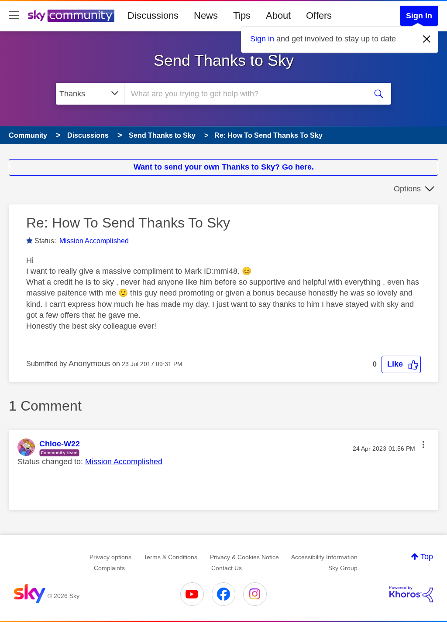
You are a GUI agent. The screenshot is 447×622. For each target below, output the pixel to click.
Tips (242, 15)
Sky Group (343, 567)
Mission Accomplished (94, 241)
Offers (319, 15)
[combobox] (244, 94)
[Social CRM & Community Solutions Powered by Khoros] (411, 594)
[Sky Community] (71, 15)
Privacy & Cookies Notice (244, 557)
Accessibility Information (324, 557)
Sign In (419, 15)
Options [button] (407, 188)
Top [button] (426, 556)
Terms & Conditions (170, 557)
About (278, 15)
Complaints (109, 567)
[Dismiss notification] (427, 39)
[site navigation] (14, 15)
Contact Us (226, 567)
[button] (401, 364)
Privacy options (110, 557)
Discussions (153, 15)
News (206, 15)
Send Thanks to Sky (224, 60)
